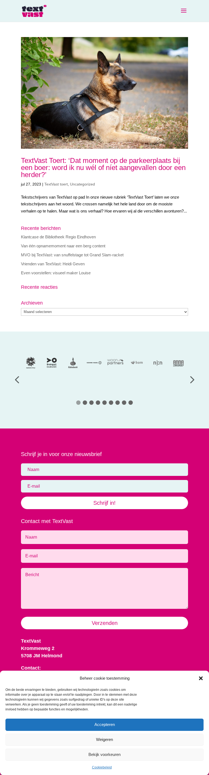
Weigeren (104, 739)
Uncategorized (82, 184)
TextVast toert (56, 184)
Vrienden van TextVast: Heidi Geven (53, 264)
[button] (201, 678)
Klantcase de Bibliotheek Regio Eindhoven (58, 237)
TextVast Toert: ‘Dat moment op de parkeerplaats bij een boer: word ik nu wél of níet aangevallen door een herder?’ (103, 167)
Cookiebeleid (102, 767)
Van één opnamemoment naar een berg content (63, 246)
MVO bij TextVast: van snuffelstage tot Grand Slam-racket (72, 255)
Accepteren (104, 724)
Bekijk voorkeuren (104, 754)
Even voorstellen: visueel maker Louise (56, 273)
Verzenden (105, 623)
